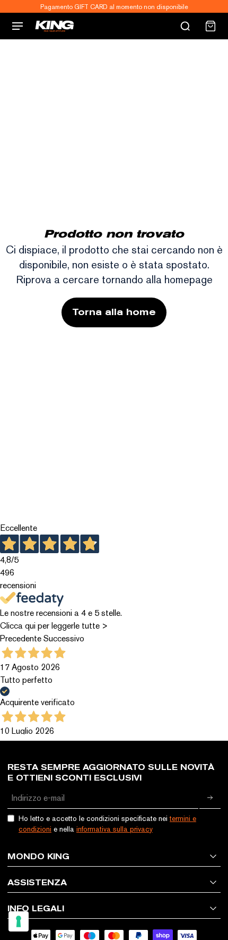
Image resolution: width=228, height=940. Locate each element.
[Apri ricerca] (185, 26)
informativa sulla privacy (114, 829)
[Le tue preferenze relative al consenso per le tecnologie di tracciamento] (18, 921)
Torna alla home (114, 312)
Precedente (20, 638)
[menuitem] (210, 26)
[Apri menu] (17, 26)
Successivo (63, 638)
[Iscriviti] (210, 798)
